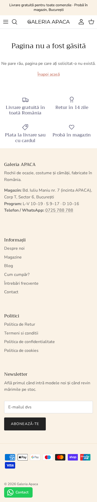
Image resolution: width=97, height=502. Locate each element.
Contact (11, 292)
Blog (8, 266)
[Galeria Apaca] (48, 22)
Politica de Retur (19, 324)
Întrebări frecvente (21, 283)
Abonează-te (25, 423)
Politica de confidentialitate (29, 342)
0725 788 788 (59, 210)
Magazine (13, 257)
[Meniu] (5, 21)
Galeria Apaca (27, 484)
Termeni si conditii (21, 333)
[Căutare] (17, 21)
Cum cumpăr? (16, 274)
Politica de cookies (21, 350)
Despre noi (14, 248)
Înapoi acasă (49, 74)
